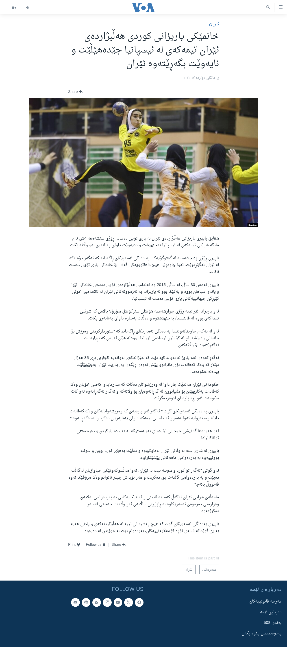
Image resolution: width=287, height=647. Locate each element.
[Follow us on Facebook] (139, 602)
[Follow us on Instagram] (107, 602)
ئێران (214, 23)
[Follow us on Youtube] (118, 602)
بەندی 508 (273, 622)
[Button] (75, 91)
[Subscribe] (75, 602)
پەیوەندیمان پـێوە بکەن (262, 633)
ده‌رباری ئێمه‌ (271, 612)
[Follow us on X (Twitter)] (128, 602)
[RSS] (96, 602)
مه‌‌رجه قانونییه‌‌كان (265, 601)
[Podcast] (86, 602)
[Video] (14, 7)
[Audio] (27, 7)
